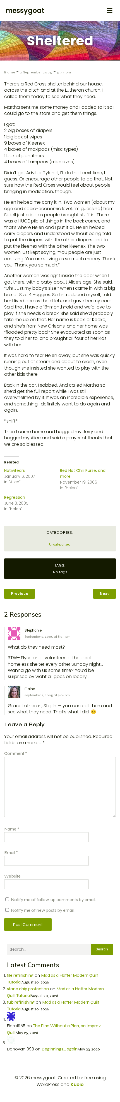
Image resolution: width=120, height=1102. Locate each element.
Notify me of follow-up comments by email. (53, 899)
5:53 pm (64, 72)
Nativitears (14, 470)
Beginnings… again (60, 1049)
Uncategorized (60, 544)
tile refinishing (20, 975)
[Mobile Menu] (109, 10)
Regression (14, 497)
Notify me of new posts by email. (43, 910)
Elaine (9, 72)
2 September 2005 (36, 72)
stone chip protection (28, 988)
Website (12, 876)
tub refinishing (21, 1002)
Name (11, 829)
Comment (15, 753)
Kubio (77, 1084)
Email (11, 852)
